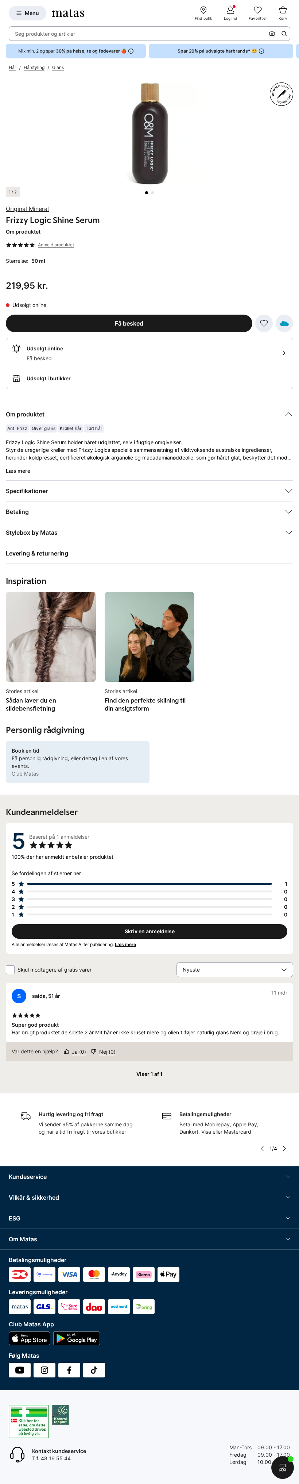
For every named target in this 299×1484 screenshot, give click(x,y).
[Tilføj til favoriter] (264, 323)
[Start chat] (282, 1467)
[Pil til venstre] (262, 1148)
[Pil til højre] (293, 51)
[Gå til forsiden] (68, 13)
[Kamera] (272, 33)
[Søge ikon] (284, 33)
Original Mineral (27, 208)
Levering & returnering (37, 553)
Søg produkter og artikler (45, 34)
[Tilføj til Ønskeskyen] (284, 323)
